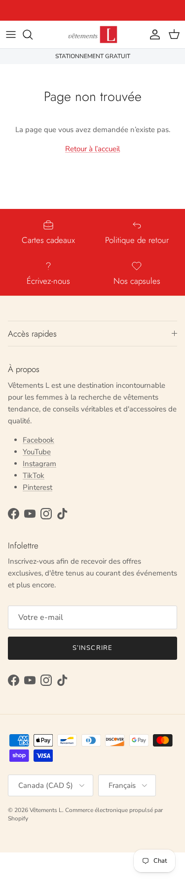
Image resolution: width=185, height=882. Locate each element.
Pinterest (37, 487)
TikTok (33, 475)
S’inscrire (92, 648)
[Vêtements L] (92, 34)
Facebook (38, 440)
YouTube (37, 452)
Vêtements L (46, 810)
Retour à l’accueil (92, 149)
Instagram (39, 464)
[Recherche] (32, 34)
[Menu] (11, 34)
